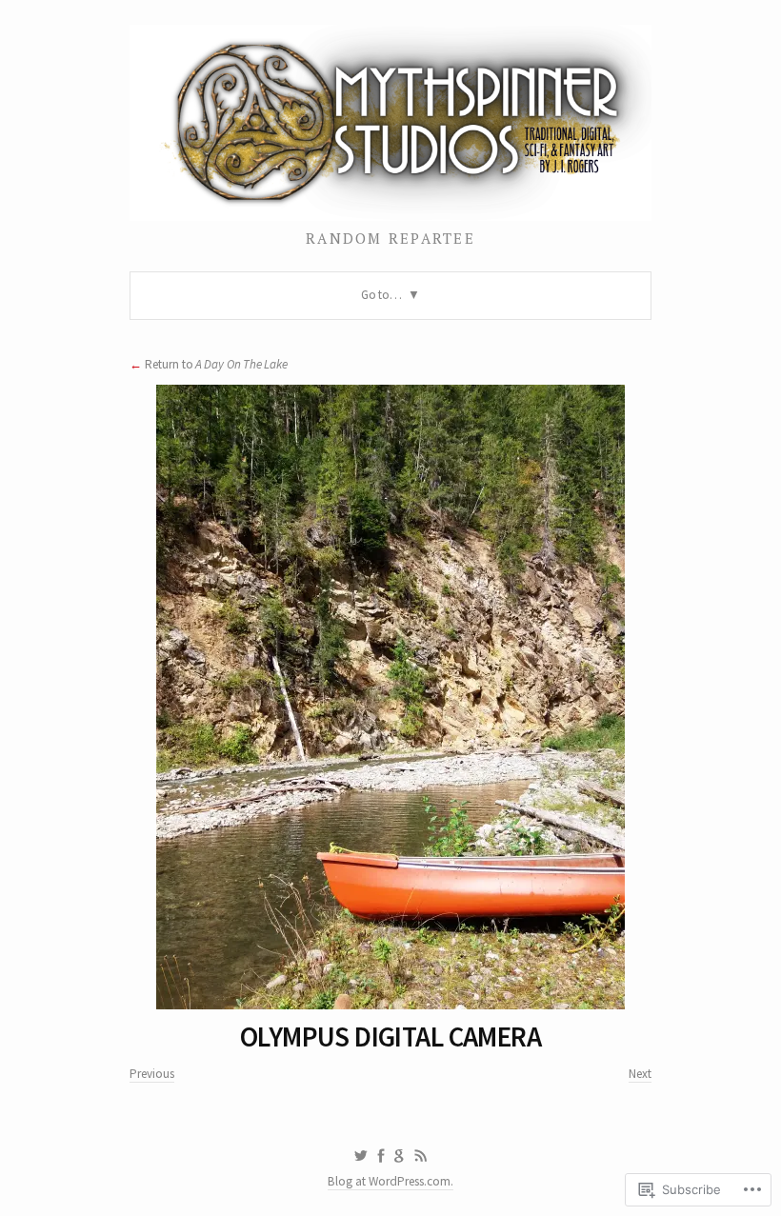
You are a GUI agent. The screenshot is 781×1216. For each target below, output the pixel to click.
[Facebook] (381, 1156)
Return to (216, 364)
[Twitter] (360, 1156)
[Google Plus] (399, 1156)
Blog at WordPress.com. (390, 1181)
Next (640, 1074)
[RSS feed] (421, 1156)
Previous (152, 1074)
